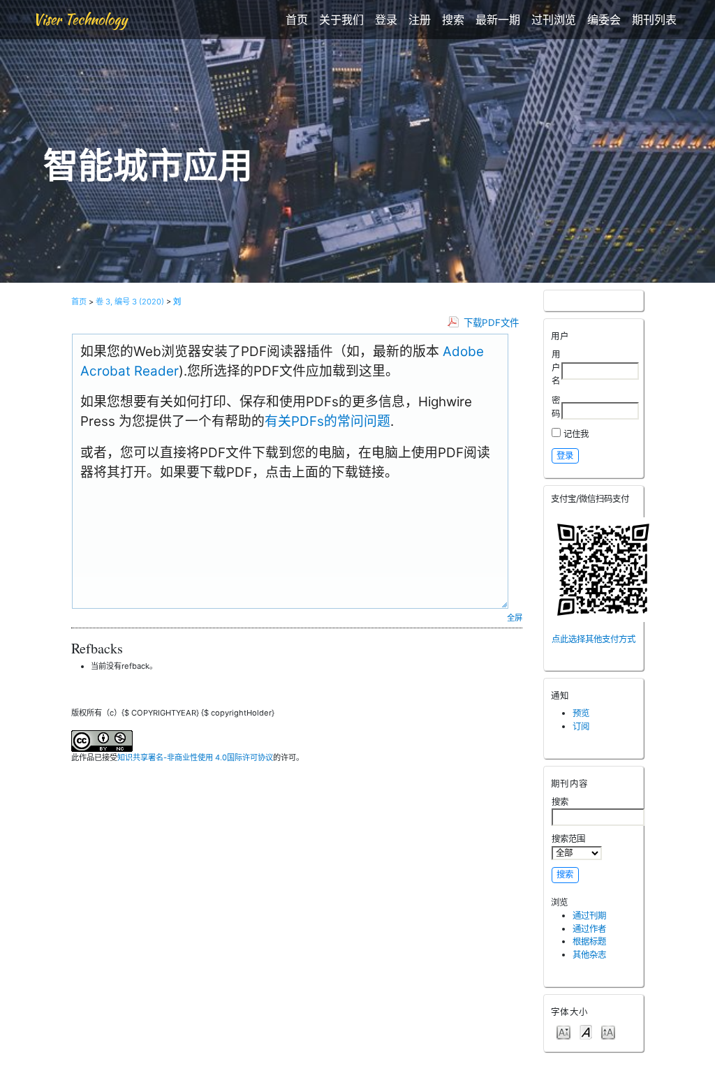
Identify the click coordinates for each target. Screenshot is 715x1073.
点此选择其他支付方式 (593, 639)
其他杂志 (589, 954)
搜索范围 (568, 839)
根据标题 (589, 941)
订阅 (581, 726)
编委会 (604, 20)
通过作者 (589, 929)
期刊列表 (654, 20)
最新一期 (498, 20)
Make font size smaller (563, 1031)
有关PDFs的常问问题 (327, 421)
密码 (556, 407)
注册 (419, 20)
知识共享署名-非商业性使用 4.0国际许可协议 (195, 757)
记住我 (576, 434)
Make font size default (586, 1031)
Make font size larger (608, 1031)
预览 (581, 713)
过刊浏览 (553, 20)
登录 (386, 20)
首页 (297, 20)
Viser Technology (80, 19)
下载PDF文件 (491, 322)
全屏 (514, 618)
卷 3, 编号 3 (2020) (130, 301)
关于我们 (341, 20)
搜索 (453, 20)
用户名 (556, 367)
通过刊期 (589, 915)
